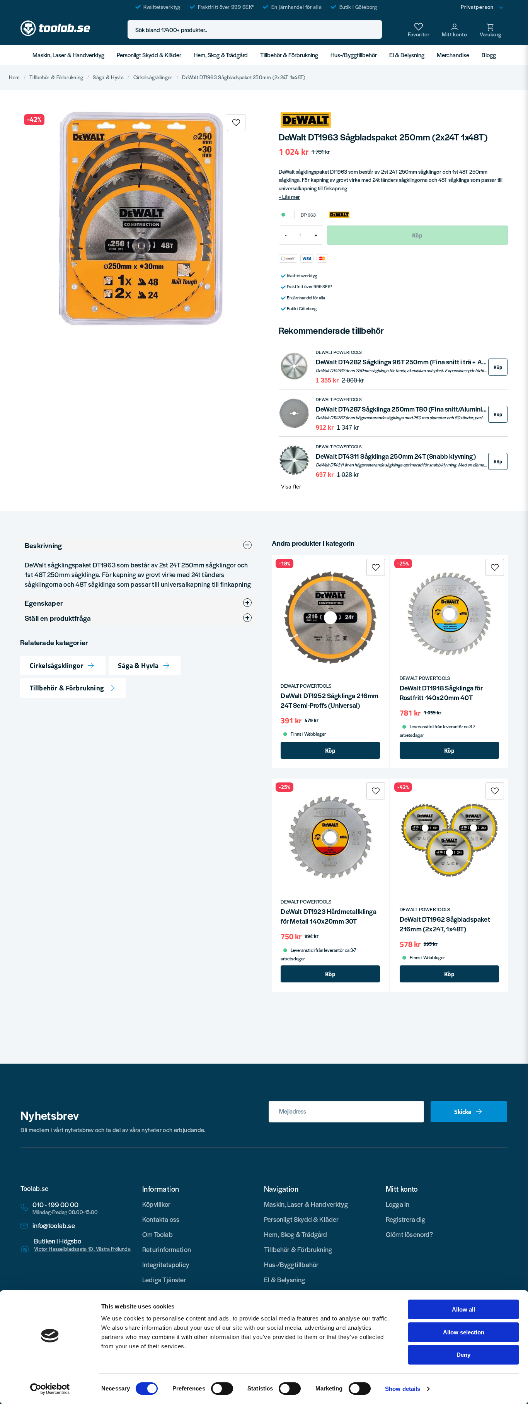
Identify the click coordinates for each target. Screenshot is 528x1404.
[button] (374, 29)
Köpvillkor (156, 1204)
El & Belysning (406, 55)
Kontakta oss (160, 1219)
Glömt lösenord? (409, 1234)
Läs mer (291, 196)
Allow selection (463, 1332)
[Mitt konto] (454, 29)
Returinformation (166, 1249)
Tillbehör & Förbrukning (289, 55)
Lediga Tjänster (164, 1279)
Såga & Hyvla (108, 77)
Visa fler (291, 486)
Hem (14, 77)
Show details (402, 1388)
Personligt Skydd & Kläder (149, 55)
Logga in (397, 1204)
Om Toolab (157, 1234)
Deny (463, 1354)
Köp (498, 367)
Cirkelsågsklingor (153, 77)
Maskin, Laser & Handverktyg (68, 55)
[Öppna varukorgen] (490, 29)
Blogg (489, 55)
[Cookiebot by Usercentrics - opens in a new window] (50, 1389)
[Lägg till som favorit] (419, 29)
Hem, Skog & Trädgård (221, 55)
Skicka (462, 1112)
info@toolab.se (53, 1225)
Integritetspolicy (165, 1264)
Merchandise (453, 55)
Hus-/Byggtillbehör (353, 55)
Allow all (463, 1309)
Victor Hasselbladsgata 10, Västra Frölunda (82, 1249)
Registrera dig (406, 1219)
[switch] (222, 1388)
